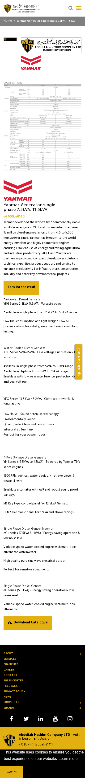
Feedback (11, 686)
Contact (10, 675)
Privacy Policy (15, 691)
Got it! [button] (12, 772)
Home (8, 21)
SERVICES (10, 659)
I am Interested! (21, 288)
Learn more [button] (68, 759)
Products (11, 702)
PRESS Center (13, 681)
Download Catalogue (31, 623)
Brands (9, 708)
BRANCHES (11, 664)
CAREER (9, 670)
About (8, 653)
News (7, 697)
